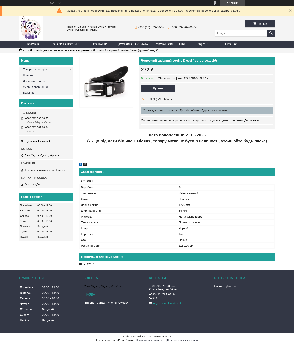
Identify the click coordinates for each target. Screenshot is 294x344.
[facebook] (80, 164)
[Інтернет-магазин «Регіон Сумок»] (31, 38)
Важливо (28, 92)
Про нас (231, 44)
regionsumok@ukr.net (37, 141)
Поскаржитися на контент (150, 340)
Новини (28, 75)
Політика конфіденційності (182, 340)
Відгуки (202, 44)
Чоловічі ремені (80, 50)
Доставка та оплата (133, 44)
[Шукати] (271, 33)
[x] (85, 164)
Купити (158, 88)
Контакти (100, 44)
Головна (33, 44)
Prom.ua (166, 336)
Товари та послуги (65, 44)
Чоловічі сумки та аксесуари (48, 50)
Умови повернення (170, 44)
